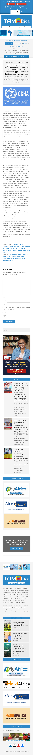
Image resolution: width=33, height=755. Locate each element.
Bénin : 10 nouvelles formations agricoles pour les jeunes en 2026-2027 (20, 624)
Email (4, 301)
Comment (5, 277)
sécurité (18, 81)
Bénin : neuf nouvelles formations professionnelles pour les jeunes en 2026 (20, 636)
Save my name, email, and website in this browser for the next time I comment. (16, 308)
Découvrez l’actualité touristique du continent (16, 40)
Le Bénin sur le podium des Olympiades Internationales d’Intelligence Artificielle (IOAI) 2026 (21, 454)
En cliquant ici (16, 548)
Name (4, 297)
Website (4, 304)
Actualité (11, 78)
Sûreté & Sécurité (20, 78)
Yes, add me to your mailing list (4, 315)
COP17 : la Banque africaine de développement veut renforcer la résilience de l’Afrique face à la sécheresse (20, 649)
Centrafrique (13, 79)
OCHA (14, 81)
